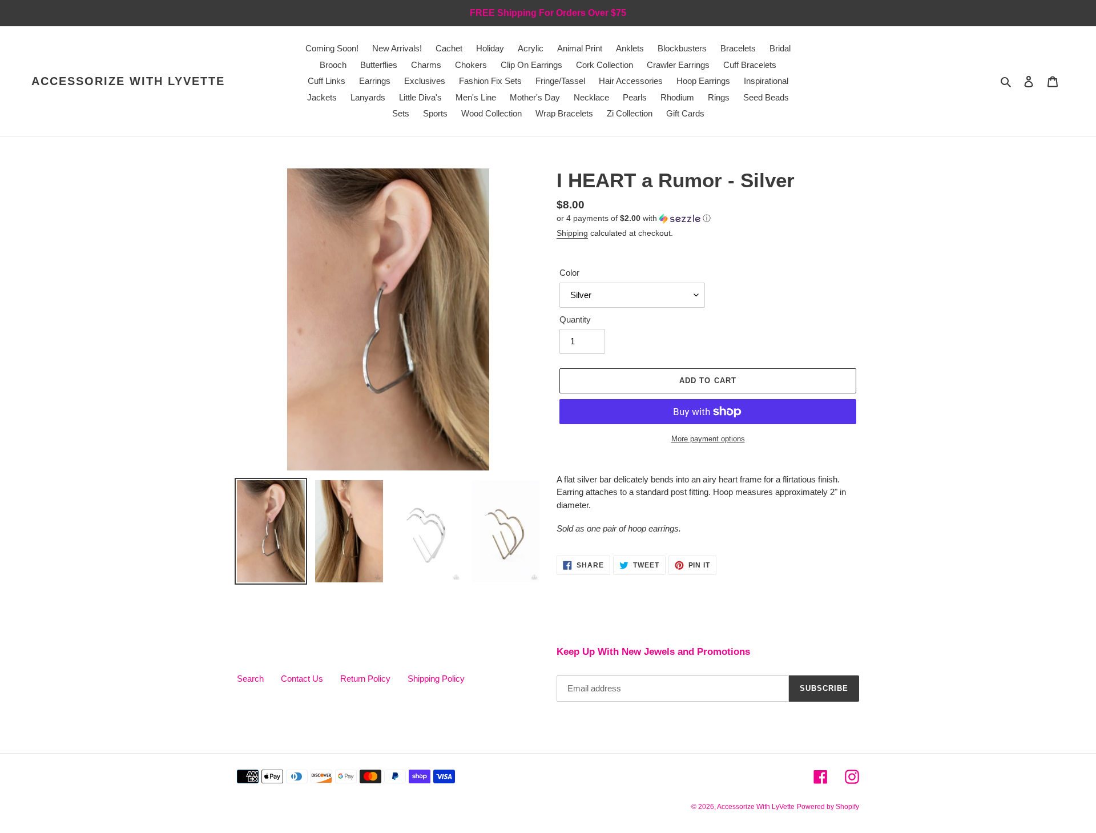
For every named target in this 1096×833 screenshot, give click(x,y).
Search (250, 678)
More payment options (708, 438)
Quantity (575, 319)
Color (569, 272)
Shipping (572, 233)
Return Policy (365, 678)
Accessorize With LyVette (128, 81)
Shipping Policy (436, 678)
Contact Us (302, 678)
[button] (634, 218)
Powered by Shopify (828, 807)
